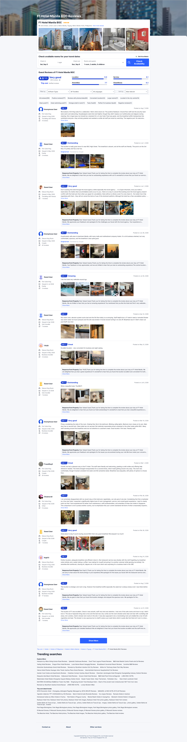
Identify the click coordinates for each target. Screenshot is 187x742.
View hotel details (98, 25)
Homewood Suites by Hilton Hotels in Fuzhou (51, 697)
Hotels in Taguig (86, 649)
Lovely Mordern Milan (88, 685)
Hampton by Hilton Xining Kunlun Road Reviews (52, 661)
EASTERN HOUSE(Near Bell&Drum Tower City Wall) (53, 682)
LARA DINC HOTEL (128, 676)
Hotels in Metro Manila (72, 649)
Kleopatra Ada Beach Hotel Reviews (48, 676)
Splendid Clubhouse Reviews (78, 661)
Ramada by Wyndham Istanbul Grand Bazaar (51, 685)
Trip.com (40, 649)
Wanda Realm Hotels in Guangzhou (99, 697)
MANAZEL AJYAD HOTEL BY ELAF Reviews (111, 691)
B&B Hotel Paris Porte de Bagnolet (109, 676)
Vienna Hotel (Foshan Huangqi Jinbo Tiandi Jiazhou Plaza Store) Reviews (60, 670)
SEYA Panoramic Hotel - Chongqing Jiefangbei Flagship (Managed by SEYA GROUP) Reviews (66, 691)
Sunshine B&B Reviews (130, 664)
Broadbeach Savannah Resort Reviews (109, 664)
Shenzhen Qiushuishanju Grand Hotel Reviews (51, 667)
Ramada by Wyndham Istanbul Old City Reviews (83, 667)
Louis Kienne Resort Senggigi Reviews (83, 664)
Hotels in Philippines (56, 649)
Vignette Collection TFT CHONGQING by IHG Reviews (54, 694)
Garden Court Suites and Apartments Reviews (51, 673)
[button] (170, 3)
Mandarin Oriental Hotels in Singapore (123, 697)
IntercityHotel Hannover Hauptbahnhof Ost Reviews (101, 670)
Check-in (43, 61)
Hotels (47, 649)
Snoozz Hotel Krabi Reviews (88, 676)
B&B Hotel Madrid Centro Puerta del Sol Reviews (128, 661)
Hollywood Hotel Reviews (69, 676)
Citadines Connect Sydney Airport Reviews (81, 673)
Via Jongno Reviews (105, 694)
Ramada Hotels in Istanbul (121, 694)
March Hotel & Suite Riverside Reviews (85, 694)
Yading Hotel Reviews (44, 664)
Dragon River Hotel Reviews (61, 664)
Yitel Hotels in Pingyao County (76, 697)
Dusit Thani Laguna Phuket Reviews (100, 661)
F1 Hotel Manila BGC (99, 649)
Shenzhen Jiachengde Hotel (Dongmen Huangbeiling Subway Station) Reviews (122, 673)
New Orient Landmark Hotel (128, 679)
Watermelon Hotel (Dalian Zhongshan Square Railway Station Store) (58, 679)
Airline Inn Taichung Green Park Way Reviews (114, 667)
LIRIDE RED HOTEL (73, 685)
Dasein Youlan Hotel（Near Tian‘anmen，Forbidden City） (99, 679)
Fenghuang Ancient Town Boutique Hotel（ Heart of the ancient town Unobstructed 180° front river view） (104, 682)
